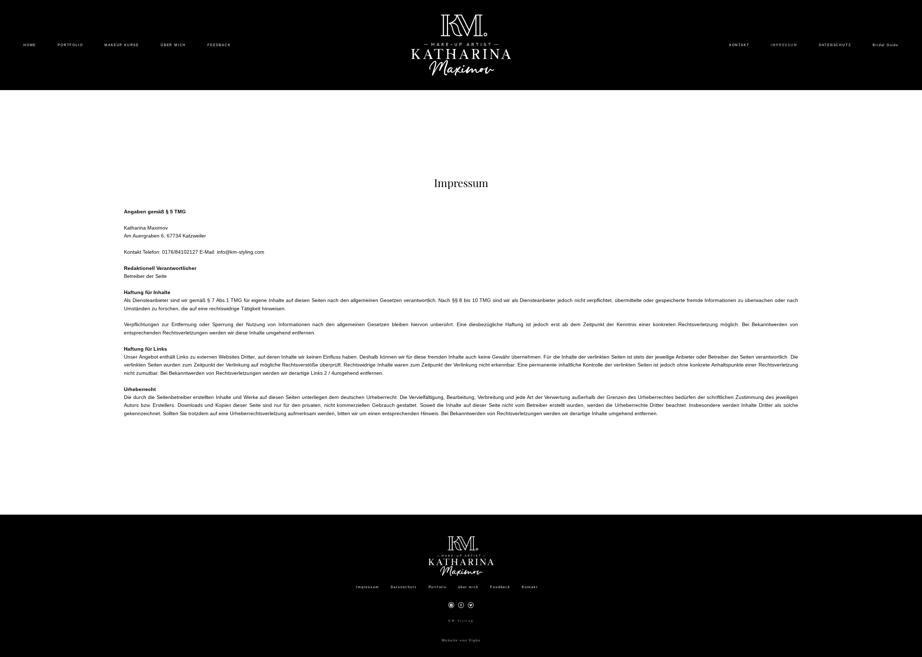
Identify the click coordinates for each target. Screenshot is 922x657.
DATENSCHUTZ (835, 45)
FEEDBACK (218, 45)
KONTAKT (739, 45)
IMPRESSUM (784, 45)
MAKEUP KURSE (121, 45)
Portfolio (438, 587)
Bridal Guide (886, 45)
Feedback (500, 587)
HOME (29, 45)
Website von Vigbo (461, 640)
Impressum (367, 587)
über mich (468, 587)
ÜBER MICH (173, 45)
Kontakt (530, 587)
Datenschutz (404, 587)
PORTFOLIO (70, 45)
